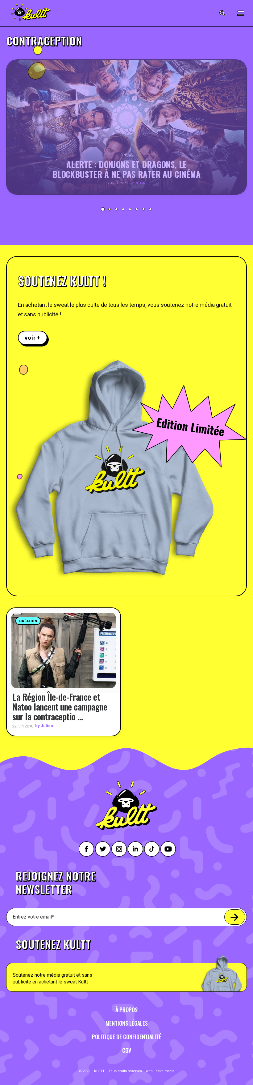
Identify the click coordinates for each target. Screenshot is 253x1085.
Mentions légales (127, 1023)
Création (28, 621)
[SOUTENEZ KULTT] (126, 962)
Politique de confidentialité (126, 1037)
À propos (126, 1010)
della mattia (165, 1071)
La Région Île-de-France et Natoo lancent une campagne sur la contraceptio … (59, 707)
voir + (32, 337)
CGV (126, 1050)
